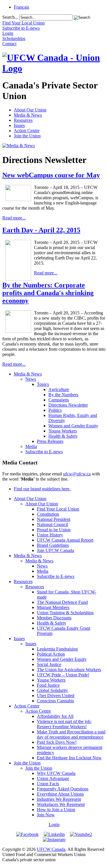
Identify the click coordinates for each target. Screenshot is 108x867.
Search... (10, 17)
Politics (55, 410)
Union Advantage (53, 778)
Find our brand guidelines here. (42, 488)
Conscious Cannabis (55, 700)
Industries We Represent (59, 799)
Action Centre (26, 130)
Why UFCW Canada (56, 773)
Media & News (28, 115)
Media (31, 446)
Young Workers (62, 430)
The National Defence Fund (62, 602)
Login (54, 824)
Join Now (46, 814)
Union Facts (48, 783)
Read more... (14, 217)
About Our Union (30, 109)
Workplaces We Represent (61, 804)
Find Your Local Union (58, 508)
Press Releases (50, 441)
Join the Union (27, 135)
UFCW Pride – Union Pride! (63, 674)
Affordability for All (55, 716)
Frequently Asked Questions (62, 788)
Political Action (51, 654)
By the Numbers (63, 394)
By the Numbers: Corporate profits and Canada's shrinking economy (48, 292)
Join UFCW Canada (55, 550)
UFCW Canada (51, 849)
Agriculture (58, 389)
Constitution (48, 514)
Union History (50, 534)
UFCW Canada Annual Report (65, 540)
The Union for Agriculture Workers (69, 669)
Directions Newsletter (68, 405)
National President (53, 519)
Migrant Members (53, 607)
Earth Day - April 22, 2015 (41, 230)
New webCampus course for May (51, 175)
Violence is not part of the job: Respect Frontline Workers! (64, 724)
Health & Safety (63, 436)
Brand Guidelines (53, 545)
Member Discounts (54, 617)
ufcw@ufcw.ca (77, 473)
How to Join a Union (56, 809)
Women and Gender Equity (73, 425)
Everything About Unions (60, 794)
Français (21, 7)
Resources (23, 120)
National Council (52, 524)
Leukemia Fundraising (57, 648)
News (30, 379)
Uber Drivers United (55, 695)
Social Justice (49, 664)
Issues (19, 125)
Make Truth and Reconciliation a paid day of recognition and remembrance (71, 734)
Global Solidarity (52, 690)
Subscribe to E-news (44, 451)
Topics (43, 384)
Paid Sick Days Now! (57, 742)
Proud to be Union (54, 529)
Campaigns (58, 399)
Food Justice (48, 685)
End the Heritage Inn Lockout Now (69, 757)
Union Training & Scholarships (65, 612)
